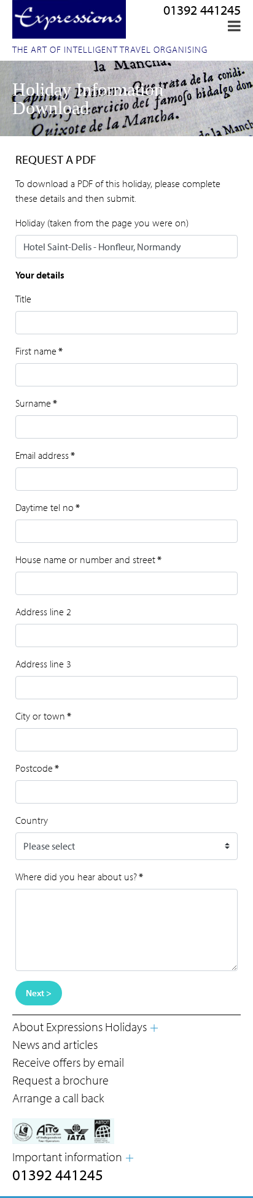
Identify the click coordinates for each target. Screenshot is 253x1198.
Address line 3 (43, 664)
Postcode (37, 768)
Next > (39, 993)
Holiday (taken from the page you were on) (102, 223)
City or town (43, 716)
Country (31, 820)
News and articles (55, 1044)
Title (23, 299)
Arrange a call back (58, 1097)
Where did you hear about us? (79, 876)
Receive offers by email (68, 1062)
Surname (36, 403)
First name (39, 351)
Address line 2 (43, 611)
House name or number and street (88, 559)
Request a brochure (60, 1080)
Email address (45, 455)
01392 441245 (202, 9)
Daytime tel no (47, 507)
